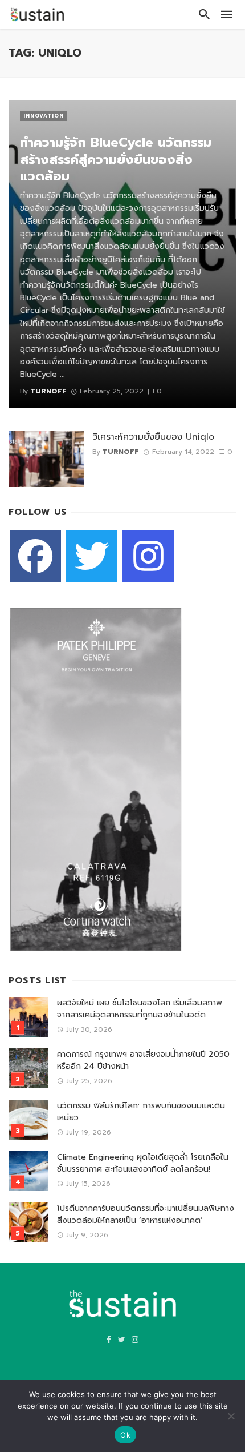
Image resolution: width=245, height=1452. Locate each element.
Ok (125, 1434)
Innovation (43, 116)
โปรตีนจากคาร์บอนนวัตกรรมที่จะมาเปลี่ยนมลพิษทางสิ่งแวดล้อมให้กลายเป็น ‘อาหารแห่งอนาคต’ (145, 1214)
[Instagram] (148, 556)
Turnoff (121, 452)
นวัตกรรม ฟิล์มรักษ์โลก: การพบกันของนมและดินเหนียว (141, 1112)
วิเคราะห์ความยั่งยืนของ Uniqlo (153, 437)
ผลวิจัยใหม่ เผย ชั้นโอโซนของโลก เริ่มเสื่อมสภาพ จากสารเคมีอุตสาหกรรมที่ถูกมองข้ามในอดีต (139, 1009)
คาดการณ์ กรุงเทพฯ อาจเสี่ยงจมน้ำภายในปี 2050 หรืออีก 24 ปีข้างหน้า (143, 1060)
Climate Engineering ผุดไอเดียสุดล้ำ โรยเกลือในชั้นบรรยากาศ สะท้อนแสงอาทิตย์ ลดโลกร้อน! (142, 1163)
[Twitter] (91, 556)
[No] (230, 1416)
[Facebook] (35, 556)
